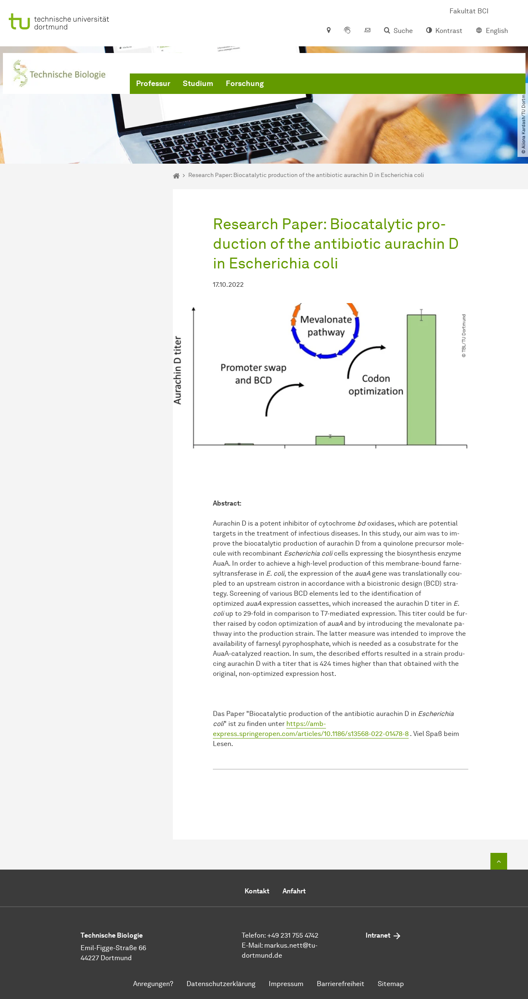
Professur (153, 83)
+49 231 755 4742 (292, 935)
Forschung (245, 83)
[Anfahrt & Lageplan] (328, 30)
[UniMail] (367, 30)
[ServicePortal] (347, 30)
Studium (198, 83)
